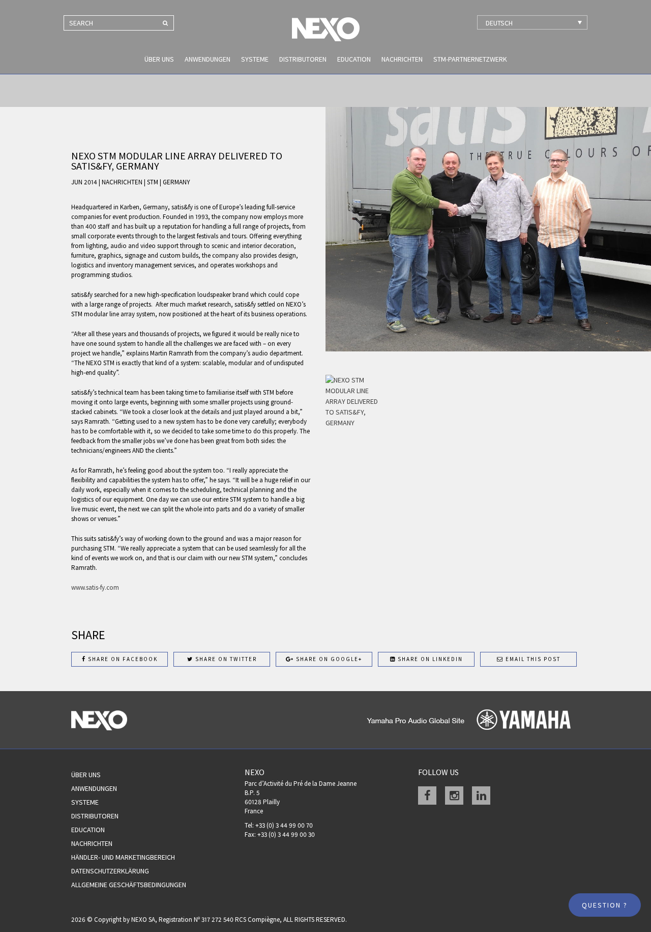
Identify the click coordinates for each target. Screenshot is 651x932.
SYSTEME (255, 59)
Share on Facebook (122, 659)
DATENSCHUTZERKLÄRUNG (110, 870)
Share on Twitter (225, 659)
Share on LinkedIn (429, 659)
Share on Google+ (328, 659)
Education (354, 59)
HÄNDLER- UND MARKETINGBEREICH (123, 857)
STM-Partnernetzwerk (470, 59)
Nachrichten (402, 59)
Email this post (532, 659)
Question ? (605, 905)
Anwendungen (207, 59)
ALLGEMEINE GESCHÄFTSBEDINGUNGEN (128, 884)
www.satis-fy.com (95, 587)
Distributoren (303, 59)
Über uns (159, 59)
